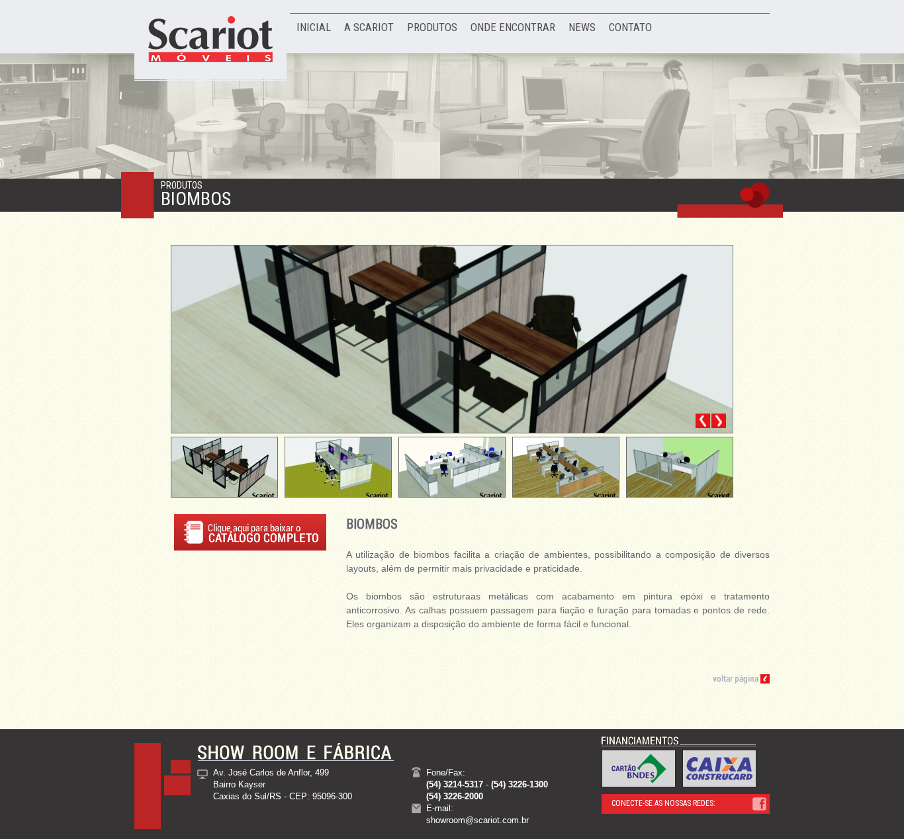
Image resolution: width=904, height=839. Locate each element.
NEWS (582, 27)
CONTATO (630, 27)
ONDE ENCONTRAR (513, 27)
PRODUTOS (432, 27)
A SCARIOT (369, 27)
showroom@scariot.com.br (477, 820)
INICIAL (313, 27)
